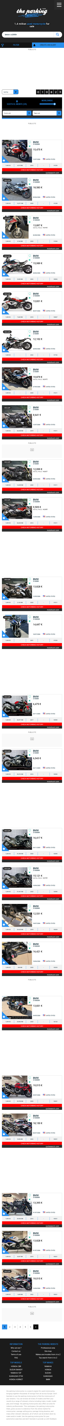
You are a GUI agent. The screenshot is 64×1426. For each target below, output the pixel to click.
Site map (48, 1351)
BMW (48, 1379)
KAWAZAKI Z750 (16, 1376)
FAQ (16, 1357)
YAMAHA (48, 1366)
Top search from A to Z (48, 1357)
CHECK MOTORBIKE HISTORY (32, 170)
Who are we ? (16, 1348)
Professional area (48, 1348)
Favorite (5, 159)
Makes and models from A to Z (48, 1354)
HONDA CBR (16, 1366)
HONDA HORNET (16, 1379)
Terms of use (16, 1354)
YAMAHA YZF (16, 1373)
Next (35, 1326)
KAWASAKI (48, 1376)
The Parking (32, 13)
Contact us (16, 1351)
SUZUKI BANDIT (16, 1369)
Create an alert (48, 45)
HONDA (48, 1369)
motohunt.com (53, 210)
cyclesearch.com (52, 173)
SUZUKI (48, 1373)
